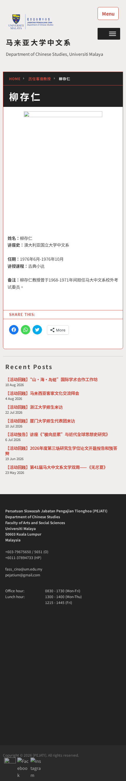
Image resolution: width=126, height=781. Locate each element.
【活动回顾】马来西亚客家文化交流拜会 (42, 393)
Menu (108, 13)
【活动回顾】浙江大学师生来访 (34, 407)
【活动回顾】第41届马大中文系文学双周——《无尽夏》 (56, 467)
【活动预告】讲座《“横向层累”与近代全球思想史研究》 (57, 434)
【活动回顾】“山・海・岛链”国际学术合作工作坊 (51, 379)
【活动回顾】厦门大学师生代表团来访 (40, 421)
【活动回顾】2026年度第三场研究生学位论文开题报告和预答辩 (61, 450)
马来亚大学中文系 (39, 42)
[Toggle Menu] (112, 33)
